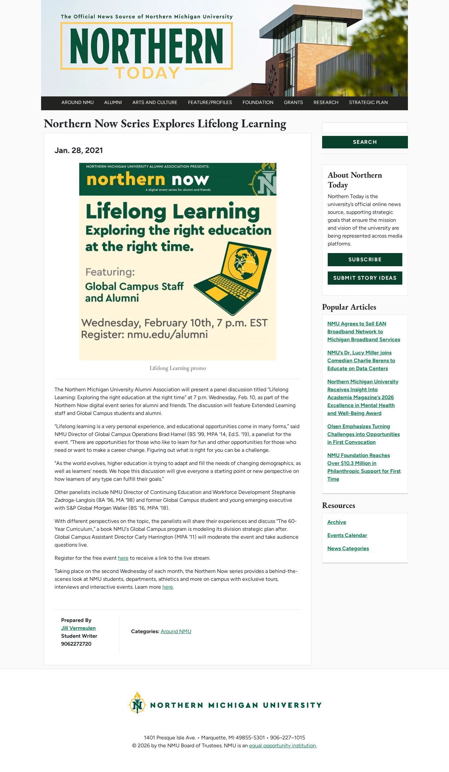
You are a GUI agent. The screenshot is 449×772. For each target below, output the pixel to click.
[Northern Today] (224, 47)
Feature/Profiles (210, 102)
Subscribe (365, 259)
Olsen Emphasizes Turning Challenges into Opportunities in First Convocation (363, 434)
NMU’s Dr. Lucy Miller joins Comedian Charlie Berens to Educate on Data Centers (361, 360)
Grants (293, 102)
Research (326, 102)
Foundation (258, 102)
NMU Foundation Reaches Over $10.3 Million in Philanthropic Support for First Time (364, 467)
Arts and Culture (154, 102)
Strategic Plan (368, 102)
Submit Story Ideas (365, 278)
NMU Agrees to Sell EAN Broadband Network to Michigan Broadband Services (363, 332)
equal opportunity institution (282, 745)
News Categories (348, 548)
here (123, 558)
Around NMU (77, 102)
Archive (336, 522)
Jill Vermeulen (78, 628)
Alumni (113, 102)
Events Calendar (347, 535)
